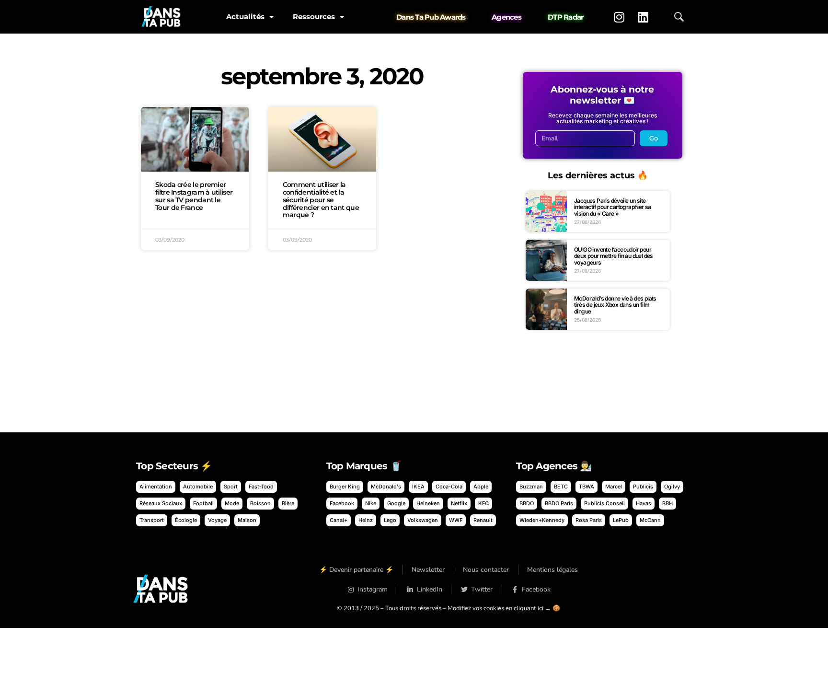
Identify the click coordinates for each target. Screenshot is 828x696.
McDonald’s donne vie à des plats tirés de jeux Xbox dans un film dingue (615, 305)
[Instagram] (619, 17)
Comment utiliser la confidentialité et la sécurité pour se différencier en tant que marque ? (321, 199)
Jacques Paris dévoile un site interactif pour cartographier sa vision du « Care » (612, 207)
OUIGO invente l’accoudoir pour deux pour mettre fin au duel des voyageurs (613, 256)
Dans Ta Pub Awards (431, 17)
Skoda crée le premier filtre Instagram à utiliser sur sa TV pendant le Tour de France (193, 195)
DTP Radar (565, 17)
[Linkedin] (643, 17)
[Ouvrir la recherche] (679, 16)
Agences (506, 17)
